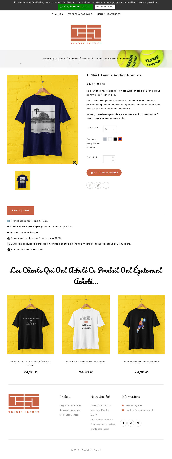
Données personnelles (103, 424)
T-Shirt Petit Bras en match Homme (86, 361)
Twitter (130, 423)
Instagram (138, 423)
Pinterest (106, 185)
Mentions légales (100, 410)
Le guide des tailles (70, 405)
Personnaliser (105, 6)
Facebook (123, 423)
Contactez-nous (100, 429)
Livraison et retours (101, 405)
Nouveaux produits (69, 410)
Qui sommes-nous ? (102, 419)
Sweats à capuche (80, 14)
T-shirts (57, 14)
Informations (131, 396)
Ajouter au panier (104, 172)
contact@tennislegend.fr (140, 410)
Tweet (98, 185)
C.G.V (94, 414)
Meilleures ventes (108, 14)
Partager (90, 185)
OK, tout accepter (75, 7)
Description (20, 210)
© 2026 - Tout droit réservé (86, 450)
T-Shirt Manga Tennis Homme (141, 361)
